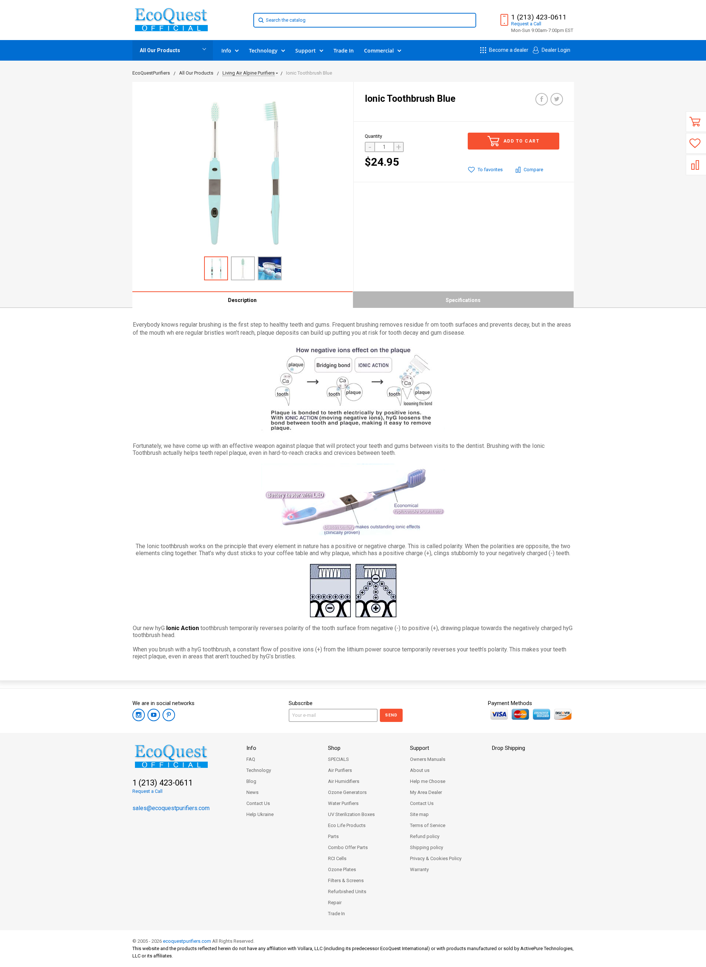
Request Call (526, 23)
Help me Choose (427, 781)
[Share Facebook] (541, 99)
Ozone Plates (342, 869)
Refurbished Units (347, 891)
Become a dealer (508, 50)
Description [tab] (242, 300)
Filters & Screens (346, 880)
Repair (335, 902)
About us (419, 770)
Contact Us (258, 803)
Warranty (419, 869)
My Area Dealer (426, 792)
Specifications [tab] (463, 300)
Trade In (336, 913)
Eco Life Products (347, 825)
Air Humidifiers (343, 781)
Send (391, 715)
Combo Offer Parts (348, 847)
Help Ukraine (260, 814)
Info (251, 748)
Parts (333, 836)
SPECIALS (338, 759)
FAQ (250, 759)
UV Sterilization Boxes (351, 814)
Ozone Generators (347, 792)
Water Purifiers (343, 803)
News (252, 792)
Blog (251, 781)
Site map (419, 814)
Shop (334, 748)
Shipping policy (426, 847)
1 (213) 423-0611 (539, 17)
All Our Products (160, 50)
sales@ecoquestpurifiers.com (171, 808)
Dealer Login (555, 50)
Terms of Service (427, 825)
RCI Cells (337, 858)
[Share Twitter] (556, 99)
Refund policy (424, 836)
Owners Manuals (427, 759)
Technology (258, 770)
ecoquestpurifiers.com (187, 941)
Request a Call (147, 791)
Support (419, 748)
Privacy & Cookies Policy (435, 858)
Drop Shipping (508, 748)
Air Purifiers (340, 770)
